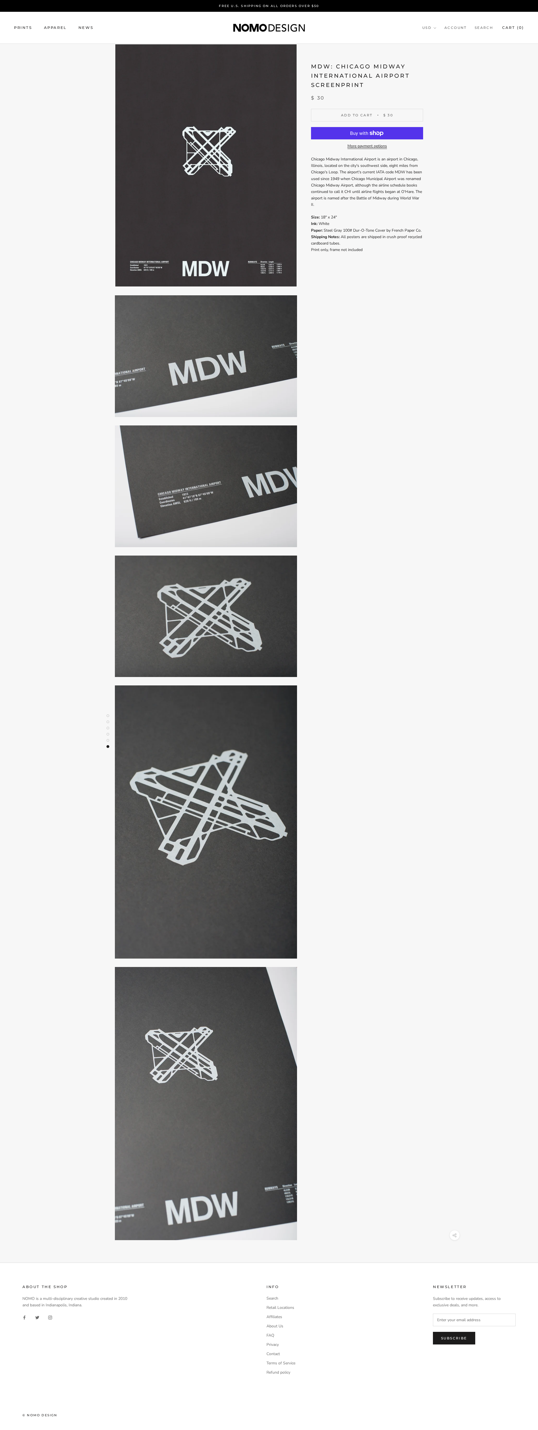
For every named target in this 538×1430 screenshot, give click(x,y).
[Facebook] (24, 1317)
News (85, 28)
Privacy (272, 1344)
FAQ (270, 1335)
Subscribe (454, 1338)
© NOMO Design (39, 1415)
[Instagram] (50, 1317)
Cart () (513, 28)
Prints (23, 28)
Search (484, 28)
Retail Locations (280, 1307)
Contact (273, 1354)
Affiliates (274, 1317)
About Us (274, 1326)
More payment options (367, 146)
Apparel (55, 28)
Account (455, 28)
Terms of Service (280, 1363)
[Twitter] (37, 1317)
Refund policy (278, 1372)
